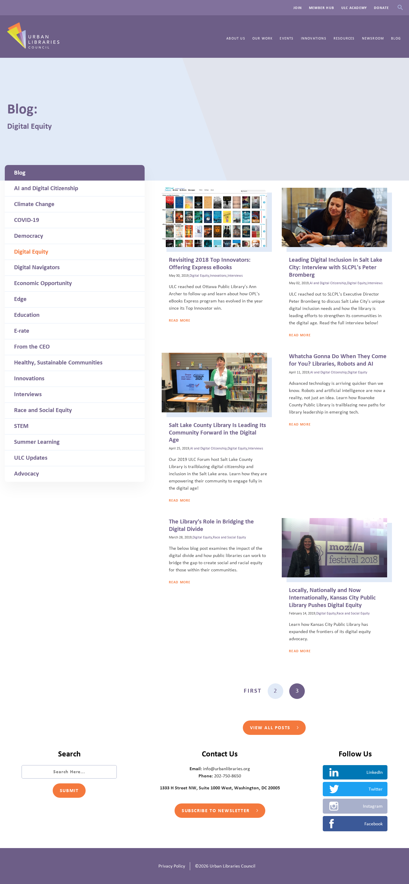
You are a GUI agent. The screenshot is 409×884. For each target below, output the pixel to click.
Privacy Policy (171, 866)
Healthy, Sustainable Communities (58, 363)
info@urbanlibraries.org (226, 768)
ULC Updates (30, 458)
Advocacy (26, 474)
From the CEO (32, 347)
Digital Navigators (37, 267)
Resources (344, 38)
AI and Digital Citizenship (46, 188)
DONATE (381, 8)
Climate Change (34, 204)
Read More (180, 320)
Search (400, 8)
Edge (20, 299)
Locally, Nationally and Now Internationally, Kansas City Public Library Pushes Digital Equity (332, 597)
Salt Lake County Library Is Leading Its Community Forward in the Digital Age (217, 432)
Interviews (28, 394)
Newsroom (373, 38)
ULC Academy (354, 8)
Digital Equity (31, 252)
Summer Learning (37, 442)
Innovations (313, 38)
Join (297, 8)
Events (286, 38)
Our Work (262, 38)
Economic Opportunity (43, 283)
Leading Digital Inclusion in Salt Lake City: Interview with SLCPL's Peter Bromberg (335, 267)
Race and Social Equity (43, 410)
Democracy (28, 236)
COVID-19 (26, 220)
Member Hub (321, 8)
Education (27, 315)
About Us (235, 38)
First (252, 691)
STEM (21, 426)
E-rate (21, 331)
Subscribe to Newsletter (216, 810)
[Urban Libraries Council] (33, 47)
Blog (396, 38)
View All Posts (271, 727)
